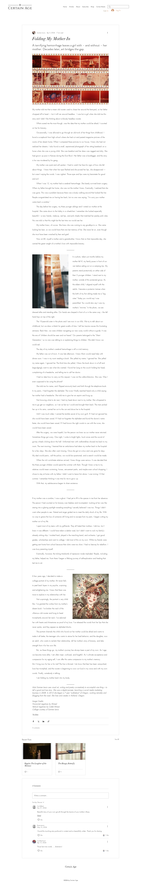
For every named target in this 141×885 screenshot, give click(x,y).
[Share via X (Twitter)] (38, 721)
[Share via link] (48, 721)
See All (117, 739)
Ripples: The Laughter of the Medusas (35, 764)
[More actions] (107, 32)
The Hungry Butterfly (66, 763)
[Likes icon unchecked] (38, 820)
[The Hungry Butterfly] (70, 751)
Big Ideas (35, 714)
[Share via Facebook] (33, 721)
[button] (107, 11)
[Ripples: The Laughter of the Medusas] (37, 751)
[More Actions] (107, 807)
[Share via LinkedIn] (43, 721)
